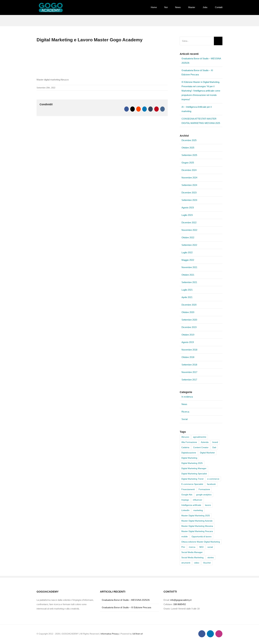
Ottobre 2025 (188, 147)
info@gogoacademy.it (180, 600)
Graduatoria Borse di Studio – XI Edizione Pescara (126, 607)
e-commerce (213, 479)
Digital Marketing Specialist (194, 474)
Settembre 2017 (189, 379)
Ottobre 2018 (188, 357)
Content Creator (200, 447)
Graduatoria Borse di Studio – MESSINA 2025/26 (126, 600)
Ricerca (185, 411)
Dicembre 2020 (189, 304)
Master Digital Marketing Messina (197, 526)
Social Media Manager (192, 552)
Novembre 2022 (189, 230)
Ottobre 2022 (188, 237)
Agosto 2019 (188, 342)
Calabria (185, 447)
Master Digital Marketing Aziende (197, 521)
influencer (197, 500)
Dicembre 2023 (189, 192)
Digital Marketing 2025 (192, 463)
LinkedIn (185, 510)
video (196, 563)
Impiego (185, 500)
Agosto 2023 (188, 207)
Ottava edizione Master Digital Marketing (200, 542)
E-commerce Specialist (192, 484)
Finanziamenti (188, 489)
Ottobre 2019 (188, 334)
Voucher (207, 563)
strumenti (185, 563)
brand (215, 442)
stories (210, 557)
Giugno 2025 (188, 162)
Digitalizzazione (188, 453)
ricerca (192, 547)
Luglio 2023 (187, 215)
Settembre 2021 (189, 282)
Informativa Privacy (110, 634)
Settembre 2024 (189, 185)
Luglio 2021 (187, 289)
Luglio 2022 (187, 252)
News (184, 404)
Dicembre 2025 (189, 140)
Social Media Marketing (192, 557)
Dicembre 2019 (189, 327)
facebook (211, 484)
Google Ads (186, 495)
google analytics (203, 495)
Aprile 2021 (187, 297)
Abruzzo (185, 437)
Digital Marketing (189, 458)
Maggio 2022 (188, 260)
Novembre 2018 (189, 349)
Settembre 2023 (189, 200)
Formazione (204, 489)
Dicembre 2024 (189, 170)
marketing (198, 510)
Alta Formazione (189, 442)
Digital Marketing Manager (193, 468)
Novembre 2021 (189, 267)
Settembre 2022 (189, 245)
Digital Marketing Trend (192, 479)
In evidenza (187, 396)
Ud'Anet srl (137, 634)
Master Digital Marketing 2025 (195, 515)
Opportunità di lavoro (201, 536)
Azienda (204, 442)
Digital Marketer (207, 453)
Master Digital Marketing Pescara (197, 531)
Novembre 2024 (189, 177)
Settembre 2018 (189, 364)
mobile (184, 536)
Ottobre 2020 (188, 312)
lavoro (208, 505)
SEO (201, 547)
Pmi (183, 547)
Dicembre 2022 (189, 222)
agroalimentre (199, 437)
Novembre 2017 (189, 372)
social (210, 547)
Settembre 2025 (189, 155)
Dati (214, 447)
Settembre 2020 (189, 319)
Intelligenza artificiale (191, 505)
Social (185, 419)
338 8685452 (179, 604)
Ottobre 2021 (188, 274)
